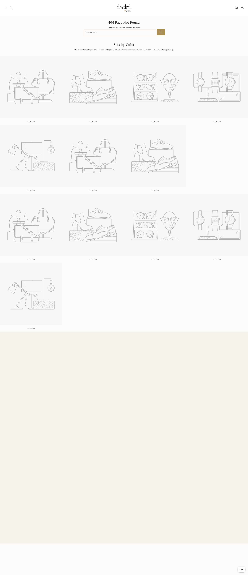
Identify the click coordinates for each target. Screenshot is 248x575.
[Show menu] (5, 8)
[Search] (161, 32)
